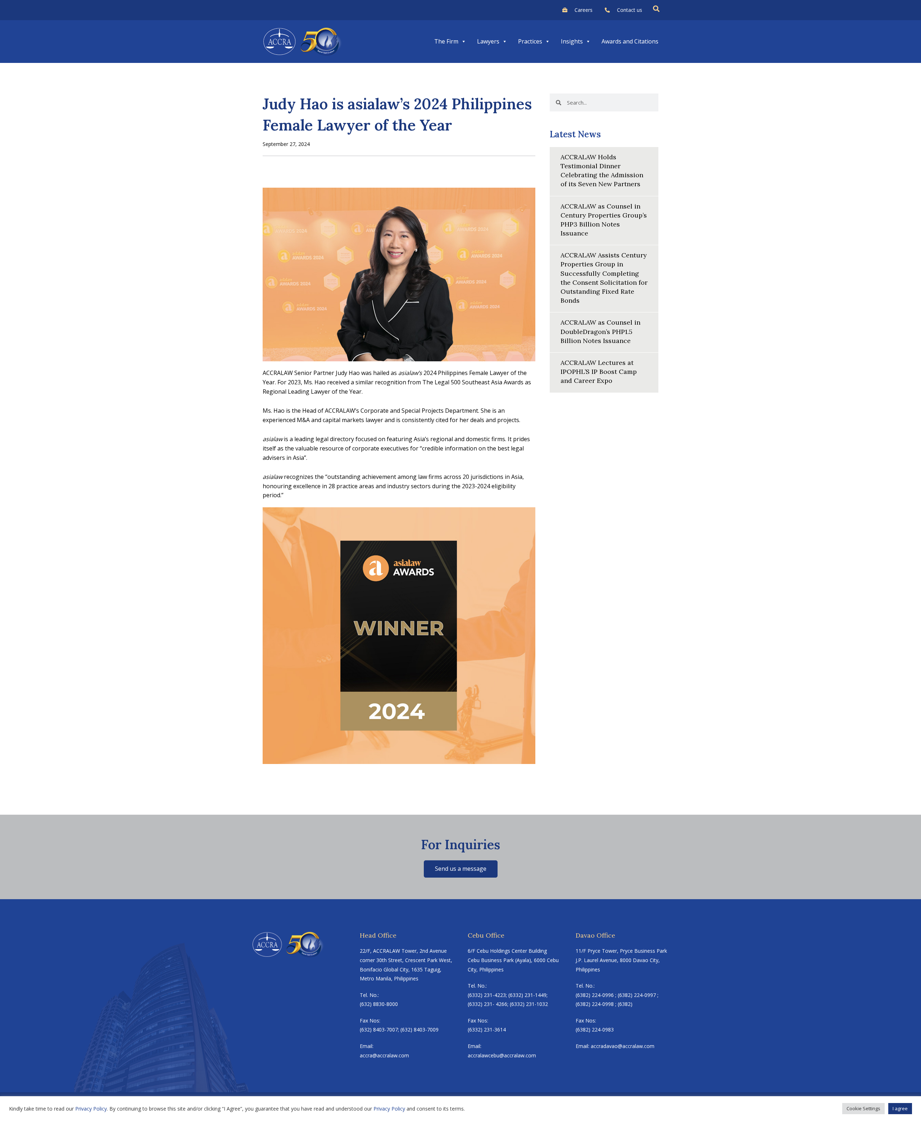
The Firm (446, 41)
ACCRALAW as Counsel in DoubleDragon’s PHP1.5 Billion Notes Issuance (600, 331)
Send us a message (460, 869)
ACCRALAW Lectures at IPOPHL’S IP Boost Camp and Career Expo (599, 371)
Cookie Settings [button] (863, 1108)
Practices (530, 41)
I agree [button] (900, 1108)
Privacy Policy (91, 1108)
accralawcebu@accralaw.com (502, 1055)
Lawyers (488, 41)
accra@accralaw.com (384, 1055)
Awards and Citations (630, 41)
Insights (572, 41)
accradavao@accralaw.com (622, 1046)
